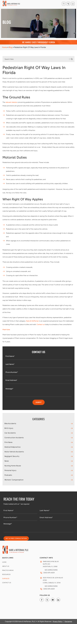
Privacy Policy (57, 621)
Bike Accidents (10, 423)
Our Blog (5, 578)
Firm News (8, 442)
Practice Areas (8, 570)
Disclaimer (68, 621)
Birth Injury (9, 428)
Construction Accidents (14, 438)
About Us (5, 566)
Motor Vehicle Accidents (14, 452)
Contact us (41, 324)
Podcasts (8, 475)
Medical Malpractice (13, 447)
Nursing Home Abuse (13, 466)
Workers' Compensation (14, 480)
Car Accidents (10, 433)
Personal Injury (10, 470)
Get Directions (51, 570)
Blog (10, 47)
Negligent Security (12, 456)
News (7, 461)
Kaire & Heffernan (32, 321)
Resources (6, 574)
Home (4, 47)
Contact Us (6, 583)
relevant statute (11, 102)
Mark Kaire (6, 329)
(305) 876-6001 (68, 3)
